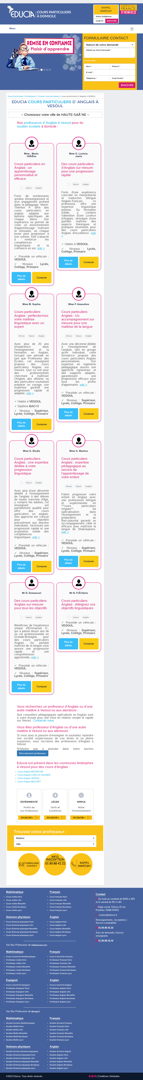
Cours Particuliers (15, 96)
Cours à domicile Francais (61, 956)
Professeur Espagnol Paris (17, 988)
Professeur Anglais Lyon (60, 1002)
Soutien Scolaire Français (61, 1023)
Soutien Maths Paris (15, 1026)
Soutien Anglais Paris (59, 1055)
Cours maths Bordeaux (16, 907)
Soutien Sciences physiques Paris (20, 1055)
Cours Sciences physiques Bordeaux (22, 932)
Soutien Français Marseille (61, 1033)
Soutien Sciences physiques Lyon (20, 1068)
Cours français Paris (58, 897)
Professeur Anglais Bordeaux (62, 998)
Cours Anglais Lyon (58, 935)
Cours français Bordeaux (60, 907)
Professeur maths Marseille (18, 967)
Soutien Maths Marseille (16, 1033)
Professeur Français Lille (60, 963)
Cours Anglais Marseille (60, 928)
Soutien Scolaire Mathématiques (20, 1023)
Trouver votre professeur (49, 96)
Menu (12, 28)
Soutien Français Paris (59, 1026)
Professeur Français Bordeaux (63, 970)
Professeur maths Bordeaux (18, 970)
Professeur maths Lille (16, 963)
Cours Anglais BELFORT (29, 782)
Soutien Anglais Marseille (61, 1061)
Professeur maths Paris (16, 960)
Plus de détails (21, 278)
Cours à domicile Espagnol (18, 985)
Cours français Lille (58, 900)
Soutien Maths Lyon (14, 1040)
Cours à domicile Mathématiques (20, 956)
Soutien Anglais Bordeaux (61, 1065)
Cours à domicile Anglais (61, 985)
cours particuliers (49, 102)
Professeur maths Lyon (16, 973)
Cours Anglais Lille (58, 925)
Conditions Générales (109, 1076)
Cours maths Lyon (14, 910)
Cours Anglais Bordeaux (60, 932)
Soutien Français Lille (59, 1030)
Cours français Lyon (58, 910)
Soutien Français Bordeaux (61, 1036)
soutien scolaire (28, 126)
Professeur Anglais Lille (60, 992)
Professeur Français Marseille (63, 967)
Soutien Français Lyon (59, 1040)
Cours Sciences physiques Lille (19, 925)
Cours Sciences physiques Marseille (21, 928)
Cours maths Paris (14, 897)
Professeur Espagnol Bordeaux (19, 998)
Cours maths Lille (13, 900)
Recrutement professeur (32, 753)
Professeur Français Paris (61, 960)
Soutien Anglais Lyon (59, 1068)
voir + (41, 248)
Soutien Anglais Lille (58, 1058)
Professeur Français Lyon (61, 973)
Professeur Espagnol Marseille (19, 995)
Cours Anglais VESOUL (28, 778)
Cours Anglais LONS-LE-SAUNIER (33, 775)
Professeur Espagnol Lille (17, 992)
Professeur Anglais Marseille (62, 995)
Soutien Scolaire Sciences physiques (22, 1051)
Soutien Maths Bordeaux (17, 1036)
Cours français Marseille (60, 903)
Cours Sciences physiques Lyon (19, 935)
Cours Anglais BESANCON (30, 772)
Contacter (42, 277)
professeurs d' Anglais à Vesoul (47, 123)
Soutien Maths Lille (14, 1030)
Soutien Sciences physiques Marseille (22, 1061)
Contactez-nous (43, 720)
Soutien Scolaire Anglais (60, 1051)
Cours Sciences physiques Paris (20, 922)
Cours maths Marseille (16, 903)
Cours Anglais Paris (58, 922)
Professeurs (30, 96)
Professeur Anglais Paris (60, 988)
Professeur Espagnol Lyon (17, 1002)
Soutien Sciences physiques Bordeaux (22, 1065)
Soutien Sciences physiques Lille (20, 1058)
